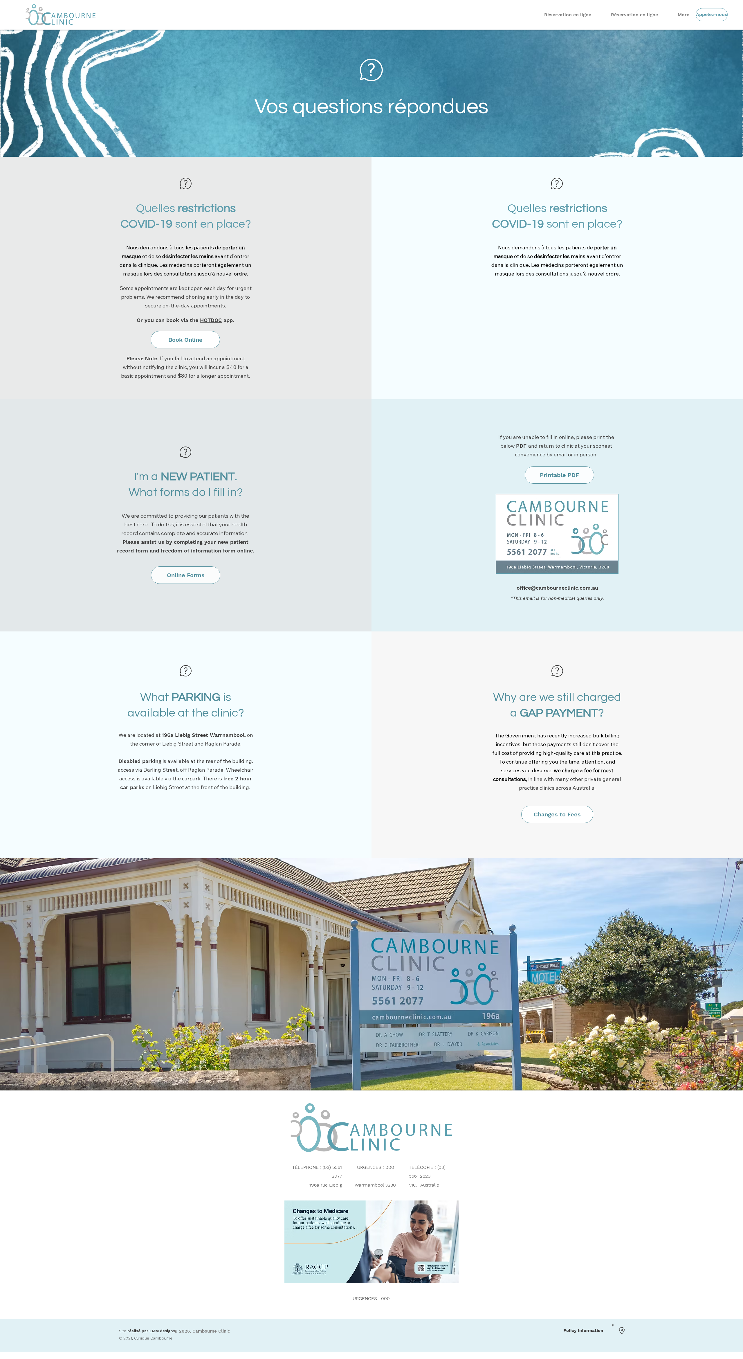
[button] (185, 575)
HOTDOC (211, 320)
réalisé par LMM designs (151, 1331)
